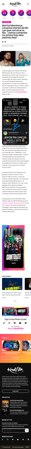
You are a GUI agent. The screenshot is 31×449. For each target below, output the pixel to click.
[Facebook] (14, 323)
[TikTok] (4, 323)
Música (4, 18)
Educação (21, 18)
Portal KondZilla (20, 92)
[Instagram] (9, 323)
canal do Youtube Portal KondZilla (13, 203)
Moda (13, 18)
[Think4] (27, 447)
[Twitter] (25, 323)
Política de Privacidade (17, 447)
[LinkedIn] (28, 439)
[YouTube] (20, 323)
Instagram (7, 205)
